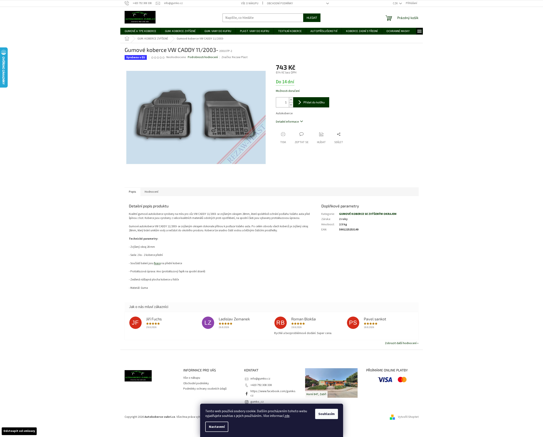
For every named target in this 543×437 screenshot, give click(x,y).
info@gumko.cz (260, 379)
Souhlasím (326, 414)
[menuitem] (140, 31)
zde (287, 416)
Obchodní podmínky (280, 3)
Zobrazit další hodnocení (400, 343)
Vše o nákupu (249, 3)
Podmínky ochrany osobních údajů (205, 389)
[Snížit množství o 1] (291, 104)
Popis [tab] (132, 192)
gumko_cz (257, 402)
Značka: (234, 57)
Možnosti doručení (288, 91)
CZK (395, 3)
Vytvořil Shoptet (408, 417)
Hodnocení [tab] (151, 192)
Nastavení (217, 426)
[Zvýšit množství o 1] (291, 99)
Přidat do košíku (314, 102)
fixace (157, 263)
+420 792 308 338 (261, 385)
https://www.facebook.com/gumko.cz (273, 393)
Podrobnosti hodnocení (203, 57)
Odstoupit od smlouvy (19, 431)
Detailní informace (287, 122)
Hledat (312, 17)
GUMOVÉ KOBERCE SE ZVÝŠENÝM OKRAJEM (367, 214)
